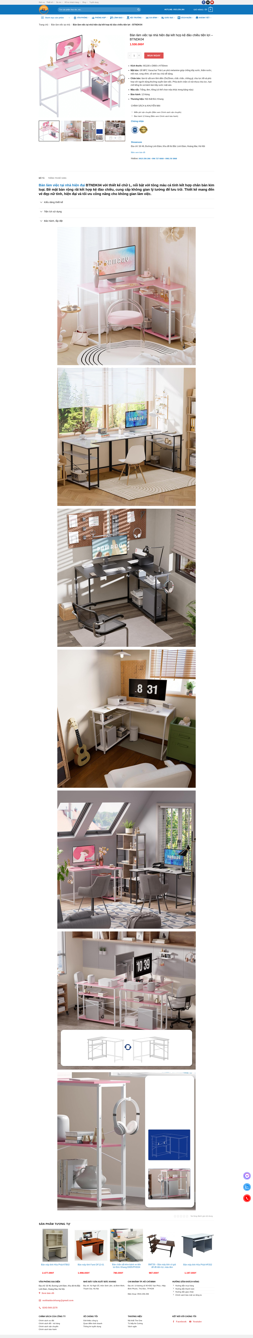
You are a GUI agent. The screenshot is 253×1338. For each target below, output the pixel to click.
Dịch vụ (42, 2)
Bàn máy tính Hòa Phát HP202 (197, 1265)
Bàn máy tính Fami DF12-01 (91, 1265)
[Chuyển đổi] (41, 202)
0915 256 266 (144, 158)
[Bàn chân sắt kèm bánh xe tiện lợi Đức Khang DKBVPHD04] (126, 1245)
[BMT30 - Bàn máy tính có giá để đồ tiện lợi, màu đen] (162, 1245)
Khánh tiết (204, 18)
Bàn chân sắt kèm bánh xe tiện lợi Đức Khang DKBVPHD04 (126, 1265)
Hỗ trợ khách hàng (72, 2)
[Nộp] (138, 9)
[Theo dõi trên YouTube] (212, 2)
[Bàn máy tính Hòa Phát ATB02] (55, 1245)
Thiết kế (50, 2)
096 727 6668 (158, 158)
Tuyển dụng (93, 2)
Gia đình (153, 18)
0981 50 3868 (171, 158)
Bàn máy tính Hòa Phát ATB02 (55, 1265)
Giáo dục (169, 18)
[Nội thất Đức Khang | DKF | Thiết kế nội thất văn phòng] (46, 9)
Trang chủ (43, 25)
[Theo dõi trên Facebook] (204, 2)
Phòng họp (100, 18)
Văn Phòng (82, 18)
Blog (84, 2)
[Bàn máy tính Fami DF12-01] (90, 1245)
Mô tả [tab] (41, 178)
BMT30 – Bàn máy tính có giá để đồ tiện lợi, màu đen (162, 1265)
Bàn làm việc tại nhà (60, 25)
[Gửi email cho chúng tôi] (208, 2)
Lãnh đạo (118, 18)
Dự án (58, 2)
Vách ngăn (186, 18)
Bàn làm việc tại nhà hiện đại (62, 185)
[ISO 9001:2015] (135, 132)
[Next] (212, 1253)
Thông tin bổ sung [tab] (57, 178)
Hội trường (136, 18)
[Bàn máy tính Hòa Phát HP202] (197, 1245)
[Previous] (41, 1253)
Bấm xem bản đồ (138, 152)
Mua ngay (153, 55)
